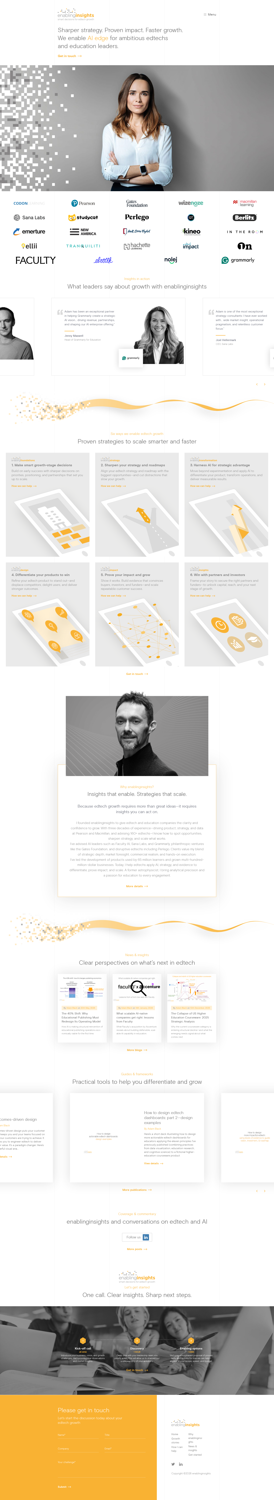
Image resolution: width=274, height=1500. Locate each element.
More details (134, 886)
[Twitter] (173, 1464)
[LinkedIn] (181, 1464)
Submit (62, 1487)
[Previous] (257, 384)
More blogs (134, 1050)
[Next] (265, 384)
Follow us (134, 1237)
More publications (134, 1190)
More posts (134, 1249)
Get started (195, 1454)
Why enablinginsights (195, 1438)
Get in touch (67, 56)
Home (174, 1434)
